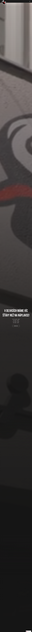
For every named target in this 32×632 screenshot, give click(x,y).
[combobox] (28, 631)
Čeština (29, 631)
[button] (30, 1)
